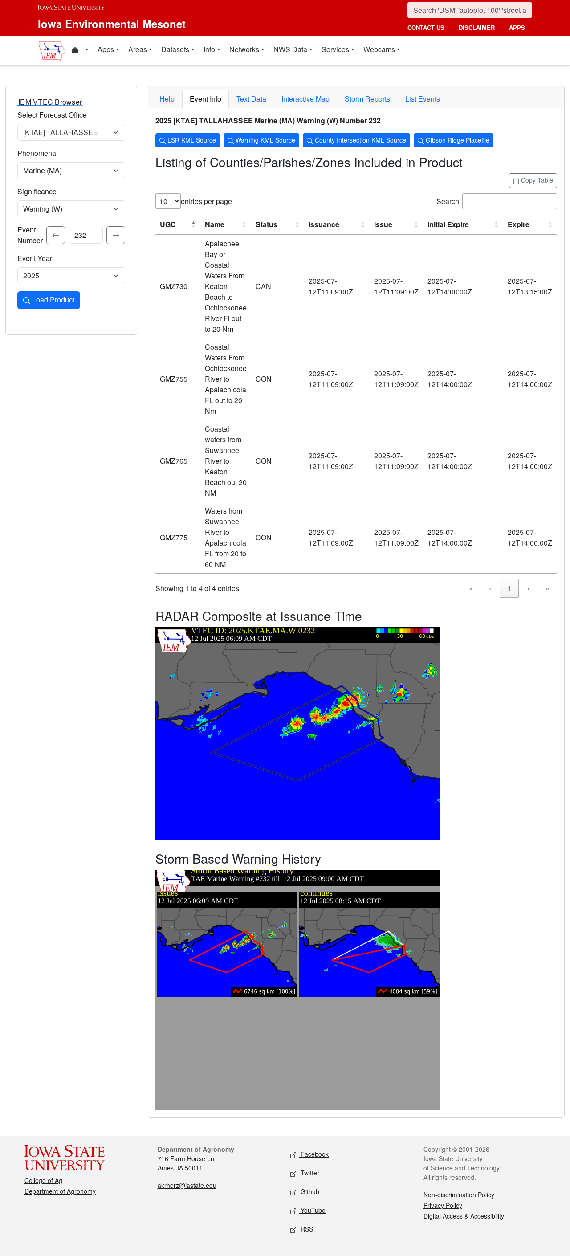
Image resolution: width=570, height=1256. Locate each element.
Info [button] (209, 49)
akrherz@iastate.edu (187, 1185)
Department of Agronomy (60, 1191)
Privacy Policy (442, 1205)
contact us (425, 27)
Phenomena (36, 153)
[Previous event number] (55, 235)
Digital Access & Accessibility (463, 1215)
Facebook (314, 1154)
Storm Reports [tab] (367, 99)
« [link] (471, 588)
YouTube (312, 1210)
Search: (448, 201)
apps (517, 27)
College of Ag (43, 1180)
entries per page (206, 201)
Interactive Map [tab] (305, 99)
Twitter (309, 1172)
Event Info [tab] (205, 99)
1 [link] (509, 588)
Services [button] (335, 49)
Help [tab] (167, 99)
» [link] (548, 588)
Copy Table (536, 179)
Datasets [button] (175, 49)
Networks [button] (244, 49)
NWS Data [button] (290, 49)
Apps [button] (106, 49)
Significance (37, 191)
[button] (80, 51)
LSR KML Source (191, 139)
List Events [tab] (422, 99)
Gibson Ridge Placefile (456, 139)
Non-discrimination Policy (458, 1194)
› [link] (528, 588)
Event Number (30, 234)
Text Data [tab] (251, 99)
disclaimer (477, 27)
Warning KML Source (264, 139)
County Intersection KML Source (359, 139)
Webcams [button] (379, 49)
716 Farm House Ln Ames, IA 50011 (186, 1163)
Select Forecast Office (52, 115)
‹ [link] (490, 588)
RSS (306, 1228)
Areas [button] (137, 49)
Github (309, 1191)
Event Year (34, 258)
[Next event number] (115, 235)
